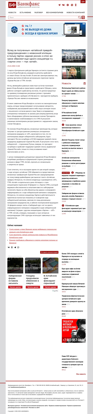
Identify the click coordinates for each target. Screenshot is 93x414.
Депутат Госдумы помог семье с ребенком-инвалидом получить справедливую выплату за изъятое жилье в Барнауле (73, 145)
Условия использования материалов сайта (34, 405)
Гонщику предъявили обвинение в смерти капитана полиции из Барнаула (73, 103)
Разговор (38, 12)
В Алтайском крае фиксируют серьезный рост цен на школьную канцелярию (74, 208)
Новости (12, 12)
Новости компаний (76, 12)
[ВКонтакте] (63, 5)
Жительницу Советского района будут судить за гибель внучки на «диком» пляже (73, 91)
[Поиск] (79, 17)
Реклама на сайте (34, 407)
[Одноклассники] (76, 5)
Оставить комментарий (49, 252)
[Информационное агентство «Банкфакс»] (26, 5)
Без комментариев (54, 12)
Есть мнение (25, 12)
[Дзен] (68, 5)
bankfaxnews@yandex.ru (18, 387)
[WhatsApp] (18, 247)
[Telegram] (59, 5)
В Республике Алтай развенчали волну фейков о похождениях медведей (72, 115)
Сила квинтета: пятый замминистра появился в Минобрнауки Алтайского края (73, 128)
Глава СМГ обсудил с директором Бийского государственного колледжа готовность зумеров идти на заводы (72, 361)
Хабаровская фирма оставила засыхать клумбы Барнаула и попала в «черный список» (73, 196)
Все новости (81, 374)
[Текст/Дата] (83, 17)
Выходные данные (14, 405)
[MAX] (72, 5)
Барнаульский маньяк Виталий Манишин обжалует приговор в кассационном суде (73, 286)
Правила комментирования (57, 405)
